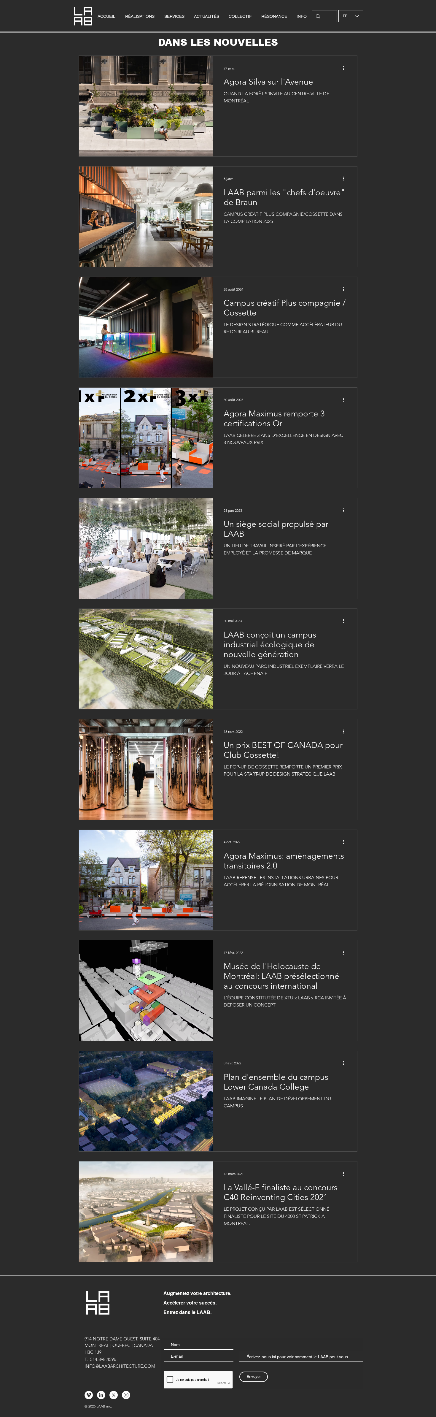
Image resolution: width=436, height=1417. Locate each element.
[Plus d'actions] (345, 68)
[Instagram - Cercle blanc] (126, 1395)
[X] (113, 1395)
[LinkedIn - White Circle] (101, 1395)
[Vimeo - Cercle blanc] (89, 1395)
